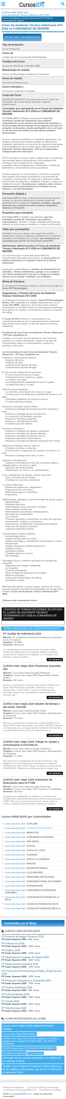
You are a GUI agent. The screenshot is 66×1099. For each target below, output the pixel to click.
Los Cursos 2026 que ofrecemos (43, 1087)
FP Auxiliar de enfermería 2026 (22, 633)
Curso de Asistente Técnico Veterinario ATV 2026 (25, 15)
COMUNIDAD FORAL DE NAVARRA (33, 881)
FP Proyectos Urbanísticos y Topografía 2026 (26, 980)
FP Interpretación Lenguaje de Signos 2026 (25, 957)
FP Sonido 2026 (10, 1001)
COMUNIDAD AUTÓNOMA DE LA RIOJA (32, 898)
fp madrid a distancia (35, 1053)
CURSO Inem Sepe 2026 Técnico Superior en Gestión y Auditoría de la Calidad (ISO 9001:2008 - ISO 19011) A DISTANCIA (30, 1041)
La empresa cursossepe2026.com (19, 1090)
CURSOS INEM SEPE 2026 (15, 12)
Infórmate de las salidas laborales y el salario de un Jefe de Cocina (31, 1059)
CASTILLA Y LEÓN (25, 850)
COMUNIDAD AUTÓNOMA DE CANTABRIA (30, 891)
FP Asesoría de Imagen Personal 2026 (23, 936)
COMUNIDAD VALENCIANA (29, 837)
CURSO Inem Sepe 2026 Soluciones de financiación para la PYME (27, 781)
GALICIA (20, 846)
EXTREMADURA (24, 886)
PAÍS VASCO (22, 841)
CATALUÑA (21, 823)
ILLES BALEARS (24, 872)
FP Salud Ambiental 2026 (15, 994)
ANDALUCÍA (22, 832)
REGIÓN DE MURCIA (26, 868)
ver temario (54, 659)
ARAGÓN (20, 863)
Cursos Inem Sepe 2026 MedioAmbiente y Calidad (28, 1027)
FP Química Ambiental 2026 (17, 987)
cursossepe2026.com (21, 1094)
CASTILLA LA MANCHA (27, 859)
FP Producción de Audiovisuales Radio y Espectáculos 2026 (32, 972)
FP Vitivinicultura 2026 (14, 1008)
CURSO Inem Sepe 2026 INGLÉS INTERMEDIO (29, 1048)
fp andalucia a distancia (14, 1053)
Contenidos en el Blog (20, 923)
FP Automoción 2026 (13, 943)
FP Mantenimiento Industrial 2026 (20, 964)
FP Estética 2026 (11, 950)
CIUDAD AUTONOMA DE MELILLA (32, 908)
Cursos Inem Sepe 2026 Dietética (19, 1034)
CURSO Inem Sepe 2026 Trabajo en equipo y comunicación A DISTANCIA (31, 743)
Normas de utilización (13, 1087)
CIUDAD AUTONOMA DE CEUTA (32, 904)
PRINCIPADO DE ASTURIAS (29, 877)
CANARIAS (21, 854)
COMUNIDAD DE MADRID (28, 828)
